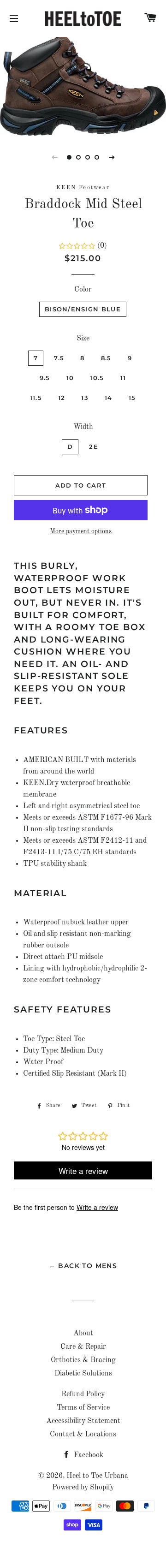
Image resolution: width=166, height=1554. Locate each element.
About (83, 1333)
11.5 (36, 397)
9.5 (45, 377)
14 (109, 397)
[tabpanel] (83, 85)
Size (83, 338)
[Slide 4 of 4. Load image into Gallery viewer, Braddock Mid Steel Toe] (96, 157)
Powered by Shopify (83, 1487)
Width (83, 427)
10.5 (97, 377)
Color (83, 289)
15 (132, 397)
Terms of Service (83, 1407)
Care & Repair (83, 1347)
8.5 (106, 358)
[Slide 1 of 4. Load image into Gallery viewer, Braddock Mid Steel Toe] (69, 157)
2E (93, 446)
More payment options (81, 531)
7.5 (59, 358)
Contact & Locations (83, 1434)
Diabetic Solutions (83, 1373)
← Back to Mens (83, 1266)
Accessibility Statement (83, 1421)
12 (61, 397)
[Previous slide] (54, 157)
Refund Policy (83, 1394)
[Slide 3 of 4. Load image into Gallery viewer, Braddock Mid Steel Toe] (87, 157)
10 (70, 377)
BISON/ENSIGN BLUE (83, 309)
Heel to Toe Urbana (97, 1476)
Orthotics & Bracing (83, 1360)
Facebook (87, 1455)
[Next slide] (111, 157)
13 (85, 397)
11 (123, 377)
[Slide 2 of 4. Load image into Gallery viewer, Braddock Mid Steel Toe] (78, 157)
